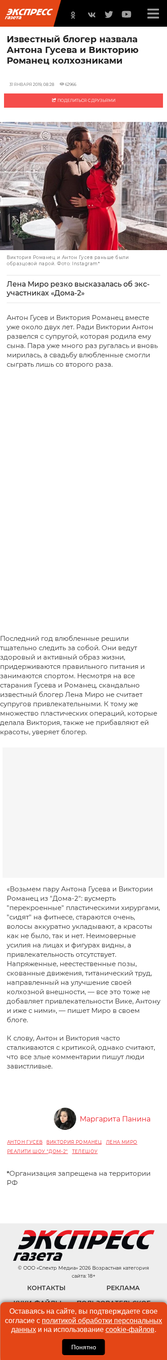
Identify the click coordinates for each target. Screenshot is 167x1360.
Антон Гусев (24, 1142)
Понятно (83, 1347)
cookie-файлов (130, 1329)
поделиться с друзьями (86, 100)
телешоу (85, 1151)
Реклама (123, 1288)
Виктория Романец (74, 1142)
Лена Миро (122, 1142)
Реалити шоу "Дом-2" (37, 1151)
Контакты (46, 1288)
